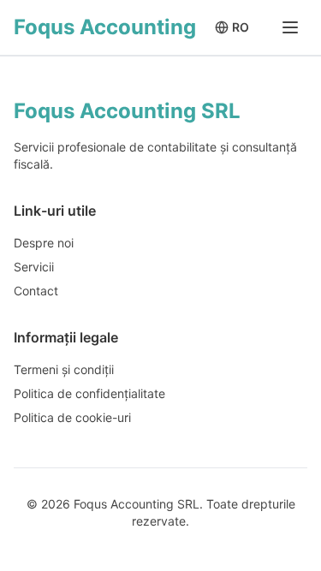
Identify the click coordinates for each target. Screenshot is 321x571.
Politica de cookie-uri (72, 417)
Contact (36, 290)
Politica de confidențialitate (89, 393)
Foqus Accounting (105, 27)
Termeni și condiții (64, 369)
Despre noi (44, 242)
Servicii (34, 266)
